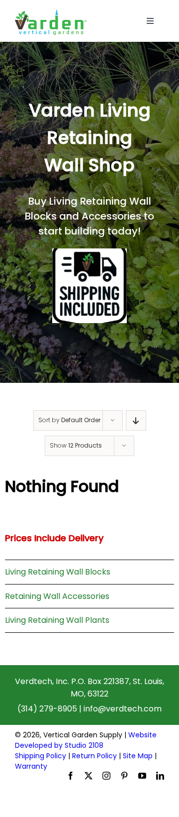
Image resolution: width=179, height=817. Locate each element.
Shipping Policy (40, 756)
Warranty (31, 766)
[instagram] (106, 776)
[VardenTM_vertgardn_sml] (51, 12)
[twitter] (88, 776)
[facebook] (71, 776)
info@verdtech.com (123, 708)
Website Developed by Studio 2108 (86, 740)
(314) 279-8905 (47, 708)
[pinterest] (124, 776)
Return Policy (94, 756)
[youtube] (142, 776)
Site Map (138, 756)
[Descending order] (136, 420)
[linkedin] (160, 776)
